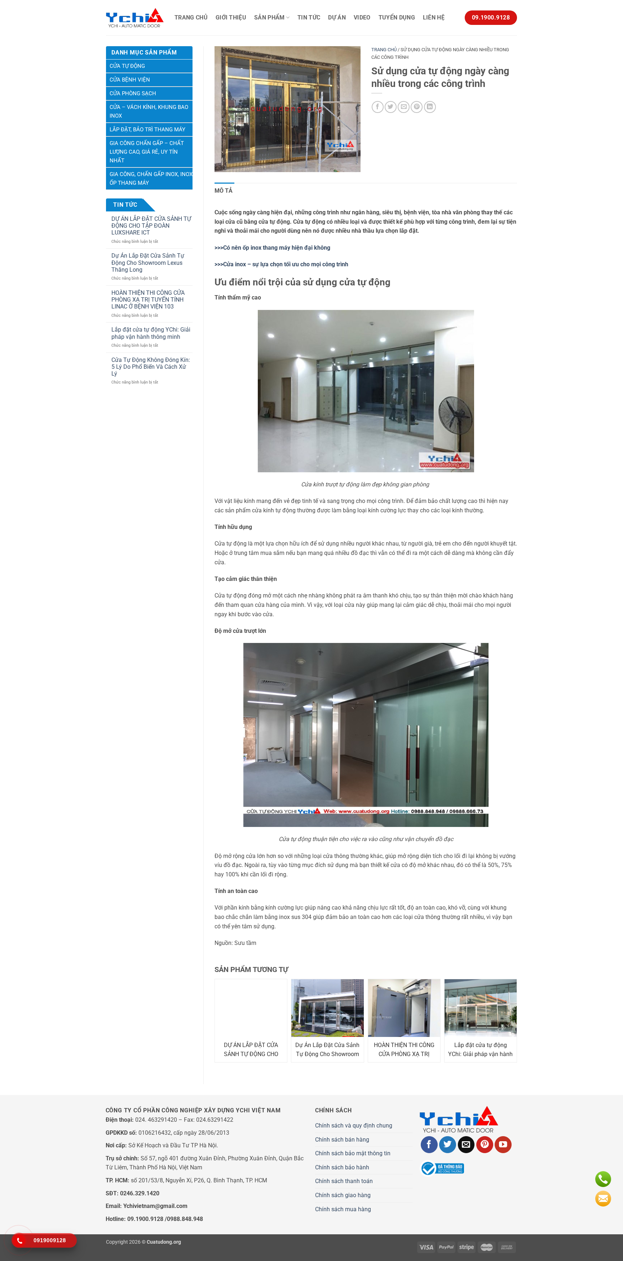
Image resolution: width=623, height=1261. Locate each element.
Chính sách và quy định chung (353, 1125)
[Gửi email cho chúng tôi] (466, 1144)
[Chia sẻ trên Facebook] (378, 107)
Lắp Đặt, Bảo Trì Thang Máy (147, 129)
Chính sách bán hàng (342, 1139)
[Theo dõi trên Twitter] (447, 1144)
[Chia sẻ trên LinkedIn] (430, 107)
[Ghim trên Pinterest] (417, 107)
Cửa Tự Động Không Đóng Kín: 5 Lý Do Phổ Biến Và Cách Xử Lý (150, 366)
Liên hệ (434, 17)
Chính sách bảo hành (342, 1167)
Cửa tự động (127, 66)
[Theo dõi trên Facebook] (429, 1144)
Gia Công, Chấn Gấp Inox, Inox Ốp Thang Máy (151, 178)
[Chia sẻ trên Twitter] (391, 107)
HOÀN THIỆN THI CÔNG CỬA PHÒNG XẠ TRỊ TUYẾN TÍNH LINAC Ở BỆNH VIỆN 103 (148, 299)
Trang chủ (191, 17)
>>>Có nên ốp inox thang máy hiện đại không (272, 247)
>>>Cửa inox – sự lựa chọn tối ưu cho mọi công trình (281, 264)
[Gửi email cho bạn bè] (404, 107)
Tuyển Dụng (397, 17)
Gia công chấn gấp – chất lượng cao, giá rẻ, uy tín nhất (147, 152)
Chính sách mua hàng (343, 1209)
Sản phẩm (269, 17)
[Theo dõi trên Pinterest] (484, 1144)
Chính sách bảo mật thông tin (352, 1153)
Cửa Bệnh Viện (130, 79)
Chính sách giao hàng (343, 1195)
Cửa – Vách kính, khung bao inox (149, 111)
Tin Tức (308, 17)
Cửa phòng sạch (133, 93)
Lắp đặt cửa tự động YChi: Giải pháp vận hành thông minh (150, 333)
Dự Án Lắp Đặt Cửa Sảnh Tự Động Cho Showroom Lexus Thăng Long (147, 262)
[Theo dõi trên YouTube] (503, 1144)
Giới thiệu (231, 17)
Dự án (337, 17)
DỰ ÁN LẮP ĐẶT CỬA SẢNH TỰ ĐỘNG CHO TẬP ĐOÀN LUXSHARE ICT (151, 225)
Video (362, 17)
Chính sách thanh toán (344, 1181)
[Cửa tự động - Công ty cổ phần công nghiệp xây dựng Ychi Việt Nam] (135, 17)
